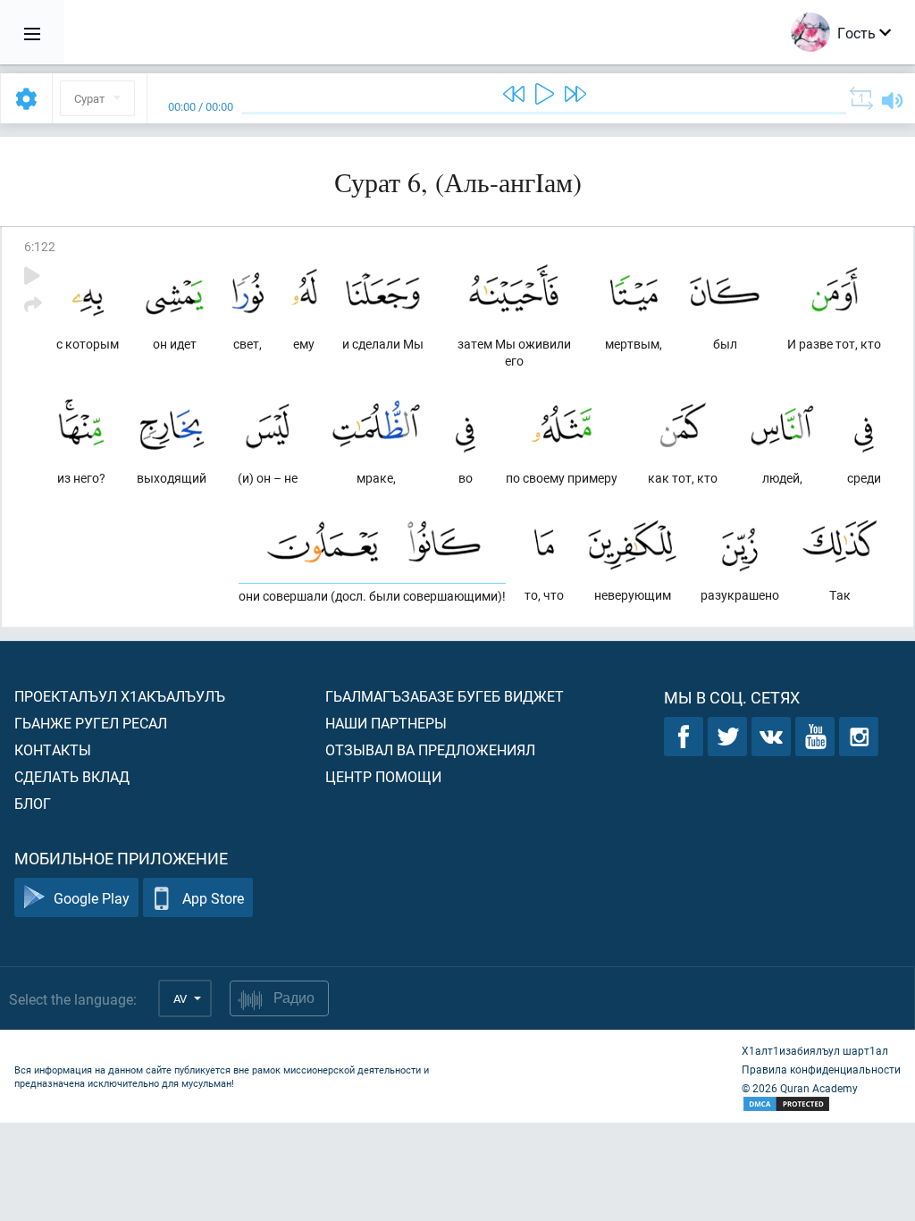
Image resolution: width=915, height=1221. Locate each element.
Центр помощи (383, 776)
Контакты (52, 749)
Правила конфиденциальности (821, 1069)
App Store (213, 897)
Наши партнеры (386, 722)
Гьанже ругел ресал (90, 722)
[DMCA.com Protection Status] (821, 1104)
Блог (32, 803)
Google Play (92, 897)
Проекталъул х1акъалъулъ (119, 695)
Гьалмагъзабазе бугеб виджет (444, 695)
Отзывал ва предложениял (430, 749)
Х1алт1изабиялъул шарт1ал (815, 1050)
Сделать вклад (72, 776)
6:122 (39, 246)
